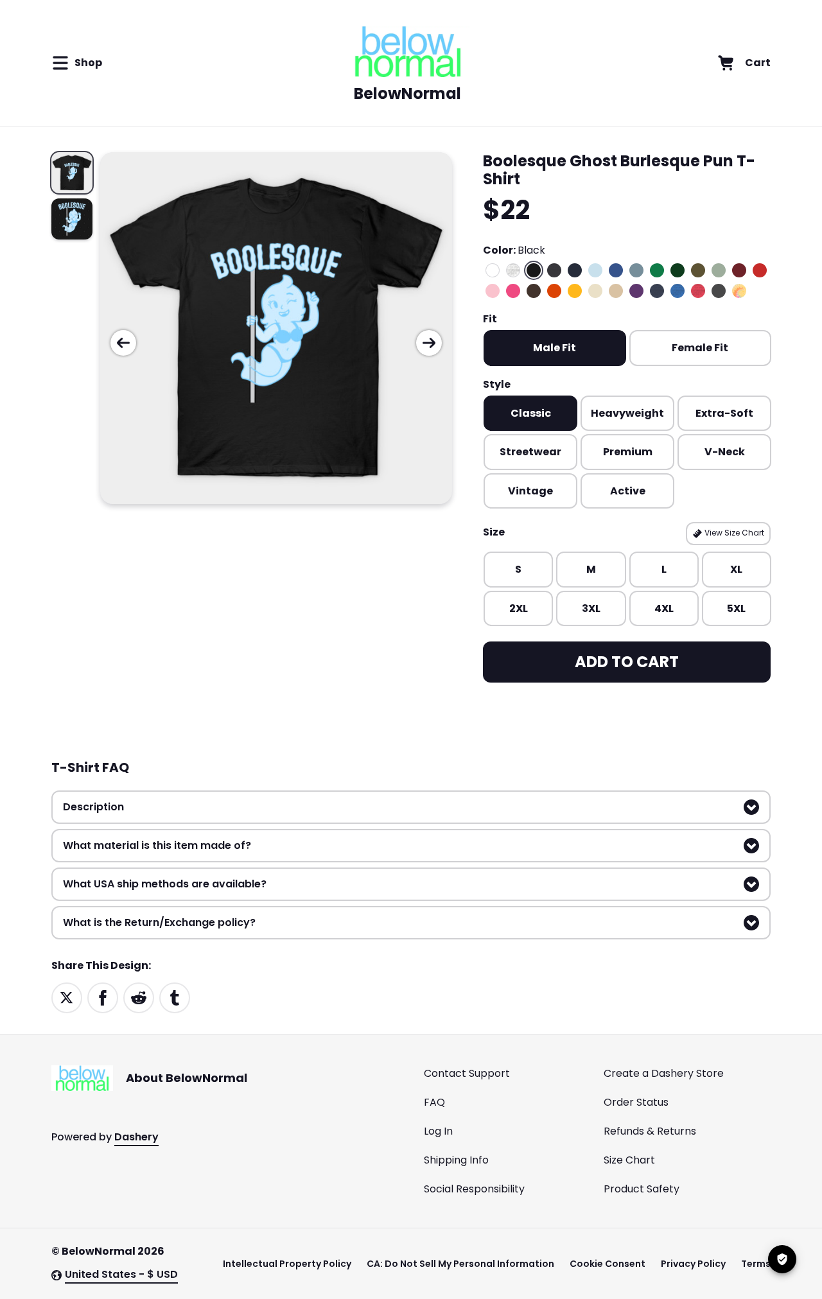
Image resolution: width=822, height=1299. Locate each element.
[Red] (760, 270)
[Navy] (575, 270)
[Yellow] (575, 291)
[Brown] (534, 291)
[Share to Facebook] (102, 997)
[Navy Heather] (657, 291)
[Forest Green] (677, 270)
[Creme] (595, 291)
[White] (492, 270)
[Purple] (636, 291)
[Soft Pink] (492, 291)
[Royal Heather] (677, 291)
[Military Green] (698, 270)
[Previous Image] (123, 343)
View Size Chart (733, 532)
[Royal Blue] (616, 270)
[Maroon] (739, 270)
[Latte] (616, 291)
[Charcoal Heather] (554, 270)
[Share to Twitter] (66, 997)
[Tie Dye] (739, 291)
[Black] (534, 270)
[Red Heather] (698, 291)
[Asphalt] (719, 291)
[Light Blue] (595, 270)
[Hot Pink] (513, 291)
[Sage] (719, 270)
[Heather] (513, 270)
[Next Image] (429, 343)
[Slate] (636, 270)
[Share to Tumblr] (174, 997)
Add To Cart (627, 661)
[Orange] (554, 291)
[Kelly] (657, 270)
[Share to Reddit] (138, 997)
